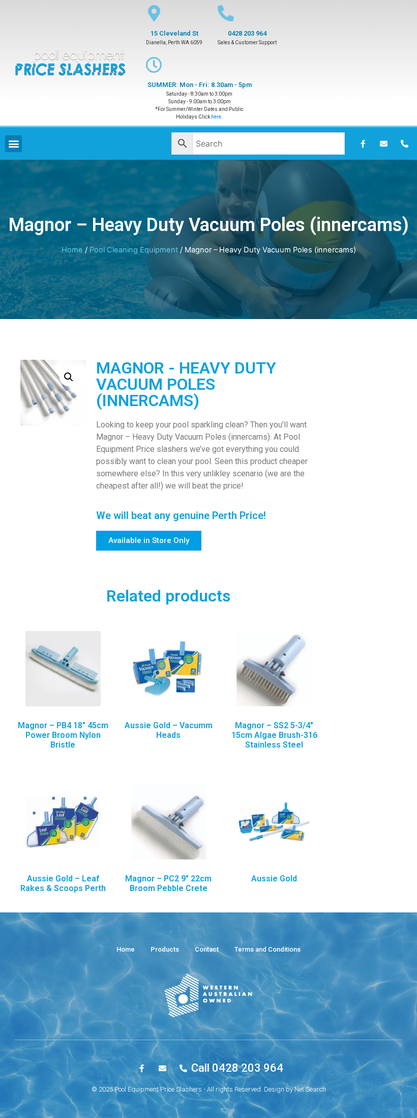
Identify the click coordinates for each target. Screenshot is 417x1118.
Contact (207, 949)
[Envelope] (383, 143)
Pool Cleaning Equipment (134, 249)
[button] (148, 541)
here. (217, 117)
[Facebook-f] (362, 143)
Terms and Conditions (267, 949)
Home (72, 249)
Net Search (310, 1089)
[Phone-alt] (404, 143)
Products (165, 949)
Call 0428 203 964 (237, 1068)
